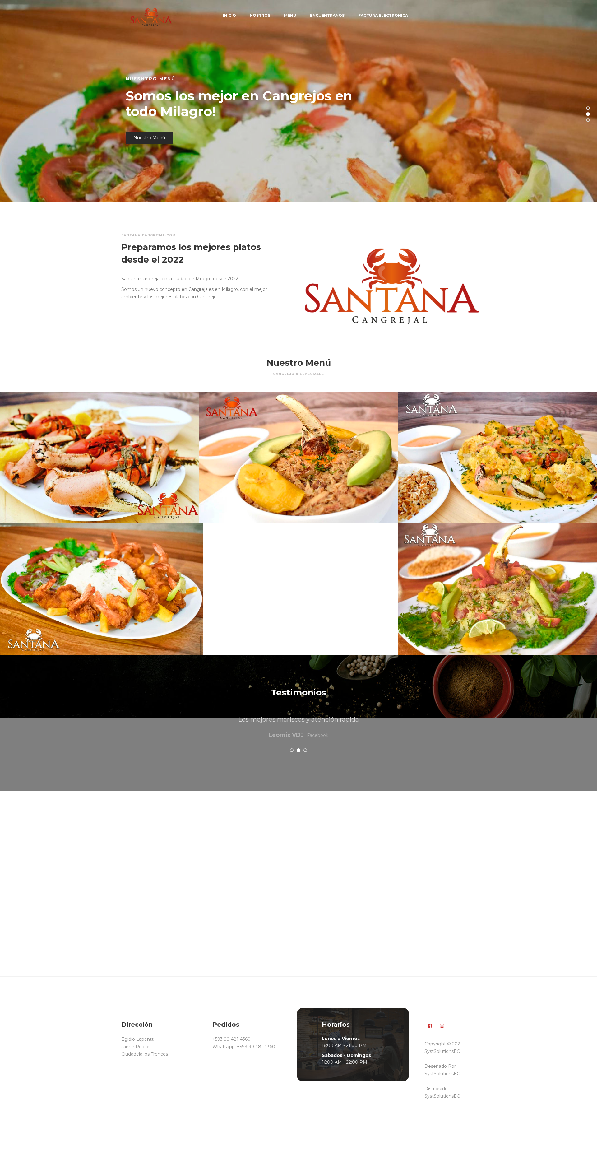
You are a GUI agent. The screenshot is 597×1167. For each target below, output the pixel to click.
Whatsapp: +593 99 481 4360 (243, 1046)
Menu (290, 15)
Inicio (229, 15)
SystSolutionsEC (442, 1073)
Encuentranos (327, 15)
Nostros (260, 15)
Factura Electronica (383, 15)
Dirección (144, 130)
